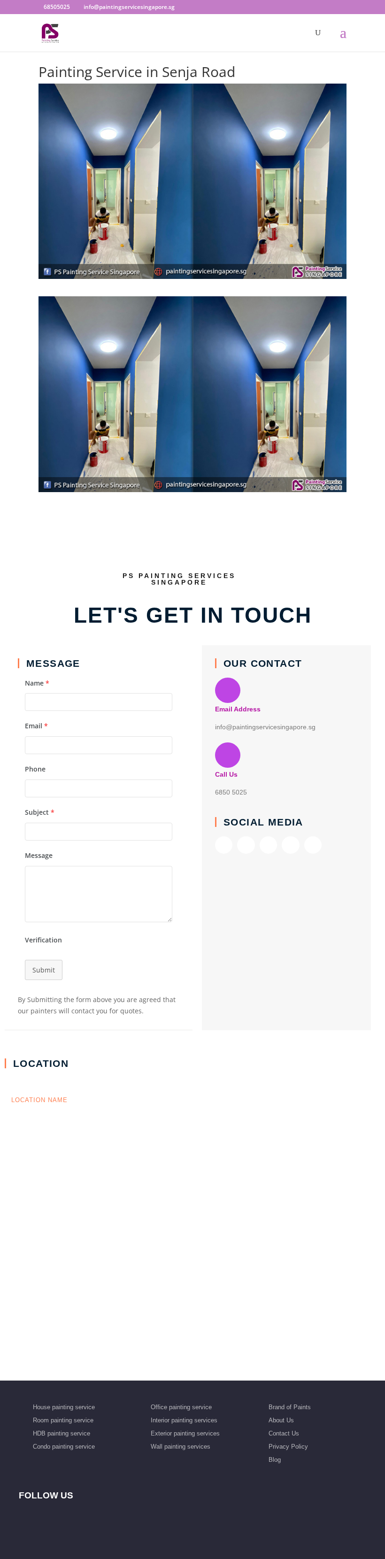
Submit (43, 969)
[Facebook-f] (223, 845)
